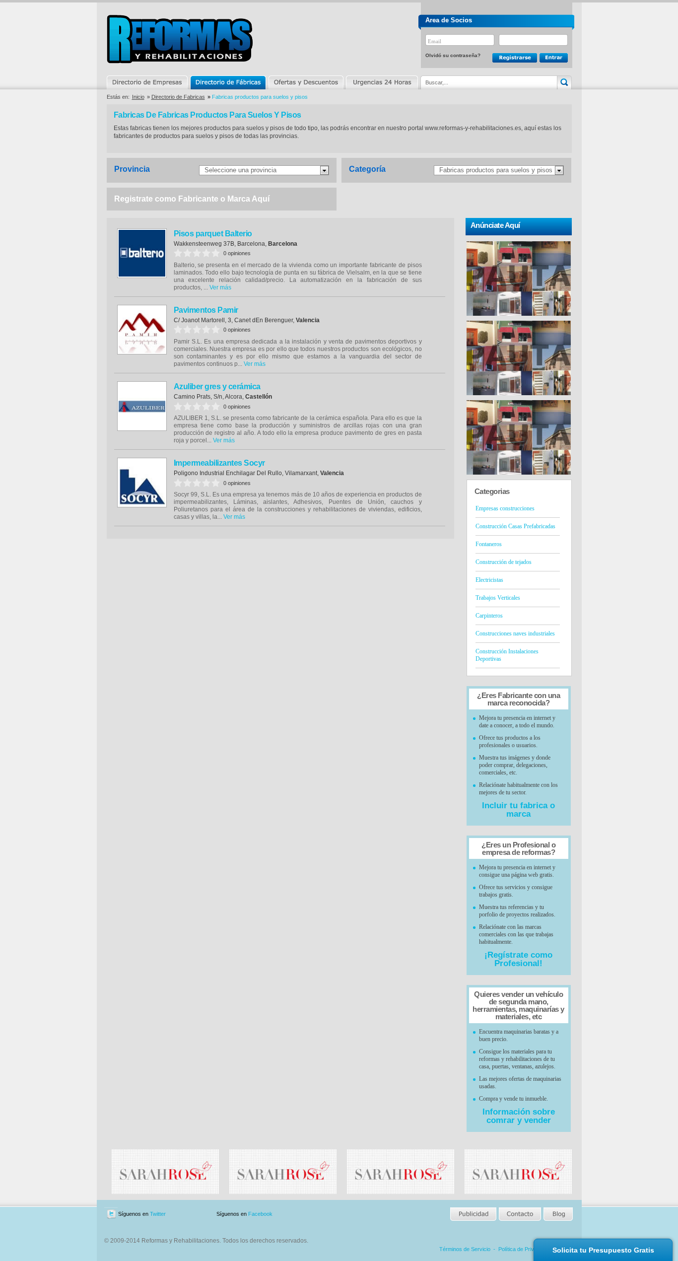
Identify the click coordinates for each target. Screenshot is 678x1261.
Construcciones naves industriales (515, 633)
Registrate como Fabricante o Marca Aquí (192, 199)
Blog (557, 1214)
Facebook (260, 1214)
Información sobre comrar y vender (518, 1116)
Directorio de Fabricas (178, 97)
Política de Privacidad (524, 1249)
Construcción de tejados (503, 562)
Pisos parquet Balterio (213, 233)
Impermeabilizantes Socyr (219, 463)
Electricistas (489, 579)
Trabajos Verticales (497, 597)
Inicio (138, 97)
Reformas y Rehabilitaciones (179, 39)
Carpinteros (489, 615)
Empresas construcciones (505, 508)
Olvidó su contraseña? (452, 55)
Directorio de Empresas (148, 82)
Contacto (519, 1214)
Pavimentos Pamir (206, 310)
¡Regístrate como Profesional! (518, 959)
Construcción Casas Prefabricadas (515, 526)
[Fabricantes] (165, 1192)
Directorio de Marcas (228, 82)
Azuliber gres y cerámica (217, 386)
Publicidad (473, 1214)
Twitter (158, 1214)
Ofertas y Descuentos (305, 82)
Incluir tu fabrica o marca (518, 810)
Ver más (220, 287)
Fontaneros (488, 544)
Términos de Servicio (464, 1249)
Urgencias (381, 82)
